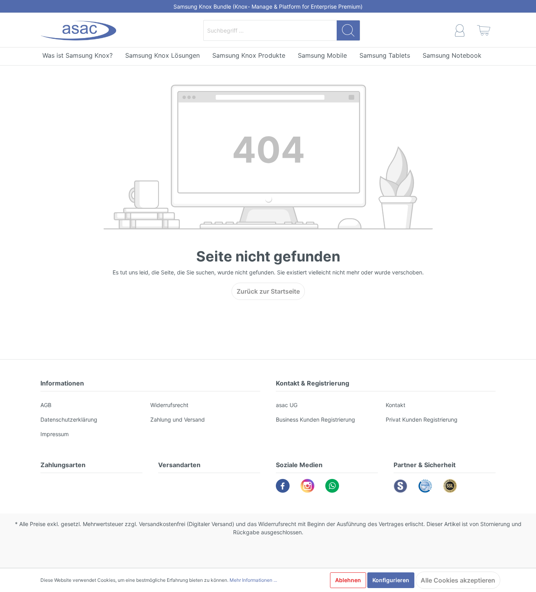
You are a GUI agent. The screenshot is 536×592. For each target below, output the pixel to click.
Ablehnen (348, 580)
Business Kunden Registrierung (315, 419)
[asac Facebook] (283, 486)
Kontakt (395, 405)
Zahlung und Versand (177, 419)
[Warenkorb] (484, 30)
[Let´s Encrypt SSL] (450, 486)
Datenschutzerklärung (68, 419)
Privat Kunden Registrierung (422, 419)
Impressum (54, 434)
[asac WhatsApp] (332, 486)
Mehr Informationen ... (253, 580)
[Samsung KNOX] (400, 486)
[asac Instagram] (307, 486)
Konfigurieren (390, 580)
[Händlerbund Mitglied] (425, 486)
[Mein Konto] (460, 30)
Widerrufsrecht (169, 405)
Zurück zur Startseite (268, 291)
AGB (45, 405)
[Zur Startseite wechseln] (78, 30)
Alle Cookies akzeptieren (458, 580)
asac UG (286, 405)
